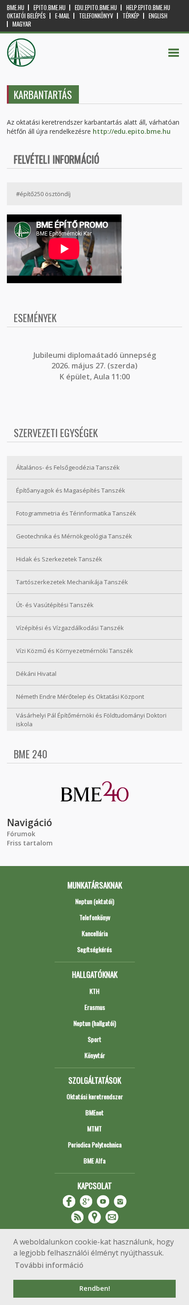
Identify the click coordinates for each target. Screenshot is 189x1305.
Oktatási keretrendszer (95, 1096)
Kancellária (95, 933)
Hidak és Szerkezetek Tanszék (59, 559)
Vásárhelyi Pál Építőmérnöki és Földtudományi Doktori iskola (91, 719)
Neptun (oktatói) (94, 901)
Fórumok (21, 833)
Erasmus (94, 1007)
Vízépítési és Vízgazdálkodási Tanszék (70, 628)
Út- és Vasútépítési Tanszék (55, 605)
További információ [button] (49, 1265)
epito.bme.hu (49, 8)
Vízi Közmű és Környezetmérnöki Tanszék (74, 651)
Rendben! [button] (94, 1288)
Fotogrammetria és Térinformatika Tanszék (76, 513)
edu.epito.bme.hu (96, 8)
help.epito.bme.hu (148, 8)
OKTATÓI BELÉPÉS (26, 16)
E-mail (62, 16)
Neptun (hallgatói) (94, 1023)
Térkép (130, 16)
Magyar (21, 24)
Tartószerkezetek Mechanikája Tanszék (72, 582)
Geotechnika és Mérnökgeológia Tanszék (74, 536)
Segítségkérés (94, 949)
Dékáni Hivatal (36, 673)
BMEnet (94, 1112)
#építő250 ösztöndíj (43, 194)
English (158, 16)
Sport (94, 1039)
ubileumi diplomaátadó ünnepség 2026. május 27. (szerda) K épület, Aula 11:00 (95, 366)
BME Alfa (94, 1160)
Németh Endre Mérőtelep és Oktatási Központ (80, 696)
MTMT (94, 1128)
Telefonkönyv (96, 16)
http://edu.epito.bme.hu (132, 131)
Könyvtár (94, 1055)
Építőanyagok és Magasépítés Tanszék (70, 490)
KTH (94, 991)
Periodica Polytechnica (95, 1144)
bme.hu (15, 8)
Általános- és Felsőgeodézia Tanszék (68, 467)
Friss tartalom (30, 843)
